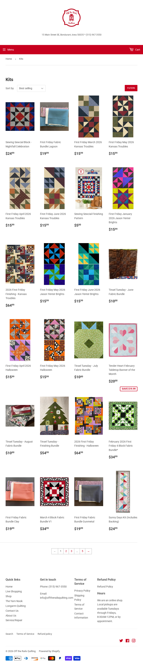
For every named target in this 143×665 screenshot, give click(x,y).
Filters (131, 88)
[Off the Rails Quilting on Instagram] (134, 641)
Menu (10, 49)
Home (9, 58)
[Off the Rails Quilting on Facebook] (127, 641)
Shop (9, 596)
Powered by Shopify (49, 651)
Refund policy (45, 633)
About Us (11, 615)
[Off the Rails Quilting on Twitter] (121, 641)
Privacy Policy (82, 590)
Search (9, 633)
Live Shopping (14, 591)
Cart (137, 49)
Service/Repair (14, 620)
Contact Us (12, 610)
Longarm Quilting (16, 605)
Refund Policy (105, 586)
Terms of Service (25, 633)
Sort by (10, 88)
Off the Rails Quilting (25, 651)
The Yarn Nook (14, 601)
